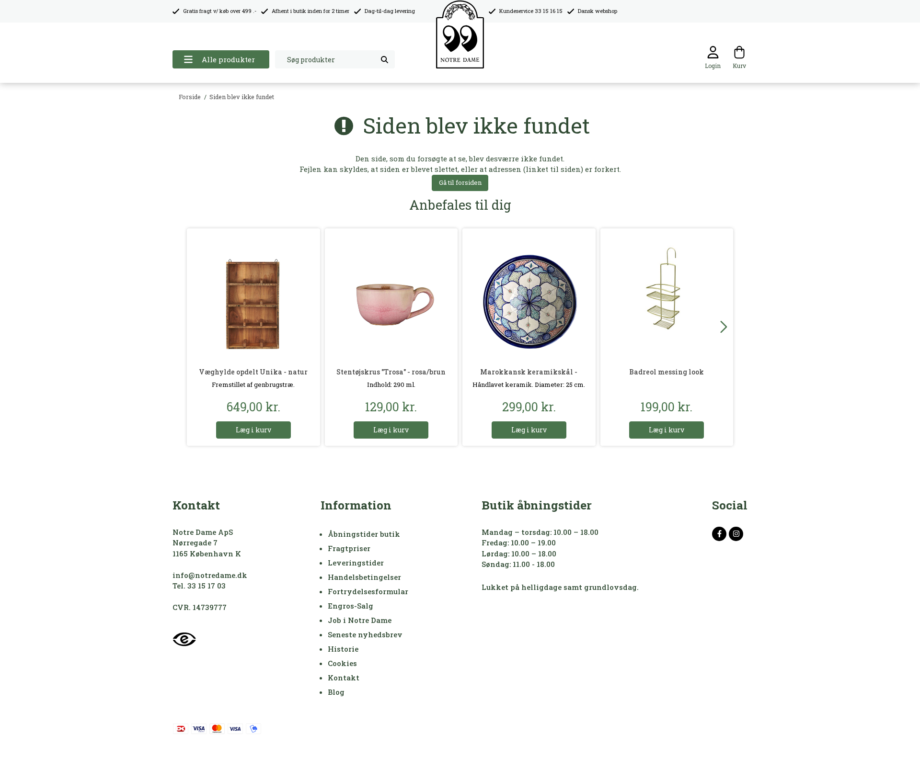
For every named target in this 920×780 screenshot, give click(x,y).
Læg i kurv (253, 429)
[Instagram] (736, 534)
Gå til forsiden (460, 182)
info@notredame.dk (209, 575)
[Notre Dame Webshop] (460, 34)
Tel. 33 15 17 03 (199, 585)
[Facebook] (719, 534)
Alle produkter (228, 59)
